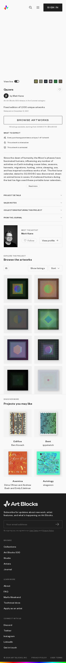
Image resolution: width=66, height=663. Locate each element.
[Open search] (30, 7)
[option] (36, 81)
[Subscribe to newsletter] (57, 524)
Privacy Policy (48, 530)
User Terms (34, 530)
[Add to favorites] (59, 89)
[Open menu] (38, 7)
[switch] (16, 81)
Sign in (52, 7)
